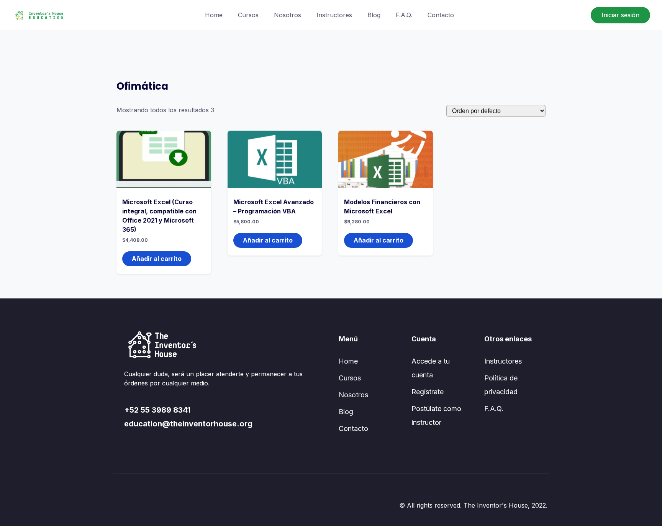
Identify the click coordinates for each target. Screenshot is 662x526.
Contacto (441, 15)
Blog (373, 15)
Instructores (334, 15)
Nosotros (287, 15)
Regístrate (427, 392)
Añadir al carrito (157, 258)
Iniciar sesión (620, 15)
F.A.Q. (404, 15)
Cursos (248, 15)
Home (214, 15)
